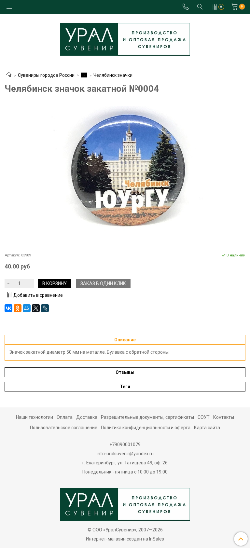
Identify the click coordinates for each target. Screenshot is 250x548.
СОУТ (204, 417)
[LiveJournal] (45, 308)
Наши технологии (34, 417)
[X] (36, 308)
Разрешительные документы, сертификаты (147, 417)
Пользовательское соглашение (63, 427)
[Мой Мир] (27, 308)
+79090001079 (125, 444)
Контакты (223, 417)
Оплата (65, 417)
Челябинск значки (112, 75)
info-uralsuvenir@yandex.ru (125, 453)
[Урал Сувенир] (125, 38)
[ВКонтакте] (8, 308)
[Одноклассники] (17, 308)
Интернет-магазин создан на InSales (125, 539)
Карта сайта (207, 427)
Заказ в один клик (103, 283)
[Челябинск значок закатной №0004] (125, 173)
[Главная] (9, 75)
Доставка (86, 417)
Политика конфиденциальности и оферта (145, 427)
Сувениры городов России (46, 75)
